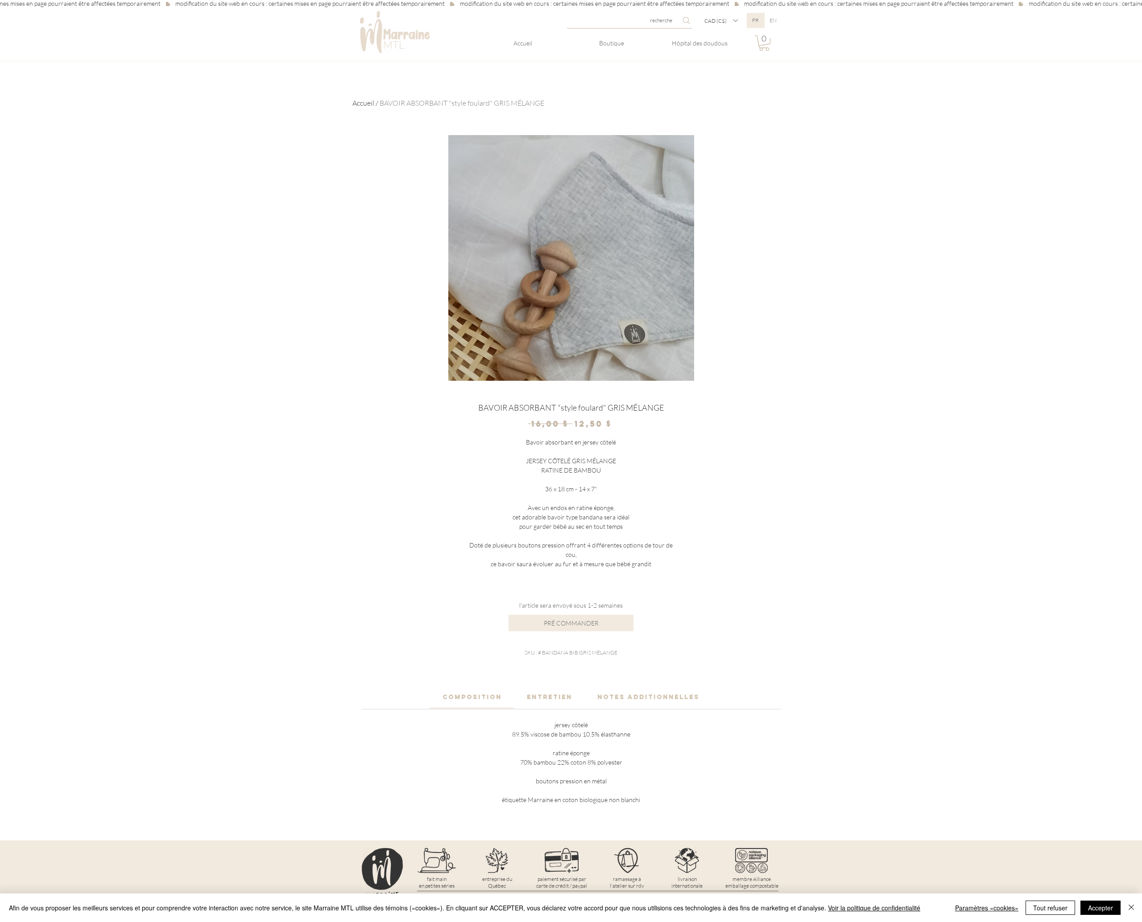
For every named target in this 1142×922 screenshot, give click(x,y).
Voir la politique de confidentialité (874, 907)
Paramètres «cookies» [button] (986, 907)
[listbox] (721, 20)
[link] (472, 697)
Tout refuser (1050, 907)
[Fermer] (1131, 908)
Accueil (363, 103)
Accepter (1100, 907)
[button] (721, 20)
